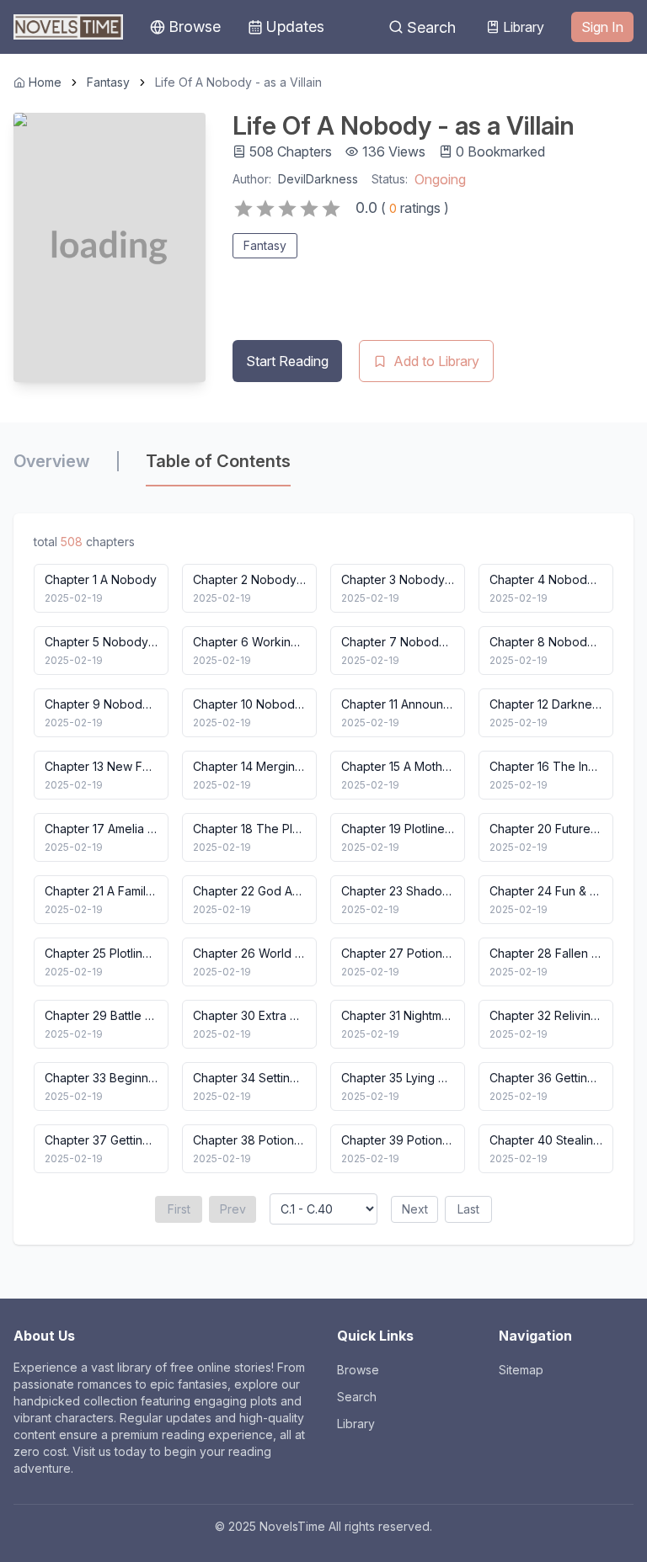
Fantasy (108, 82)
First (179, 1209)
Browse (358, 1370)
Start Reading (287, 361)
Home (45, 82)
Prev (233, 1209)
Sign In (602, 27)
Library (523, 27)
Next (415, 1209)
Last (468, 1209)
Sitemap (521, 1370)
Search (431, 27)
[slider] (287, 209)
